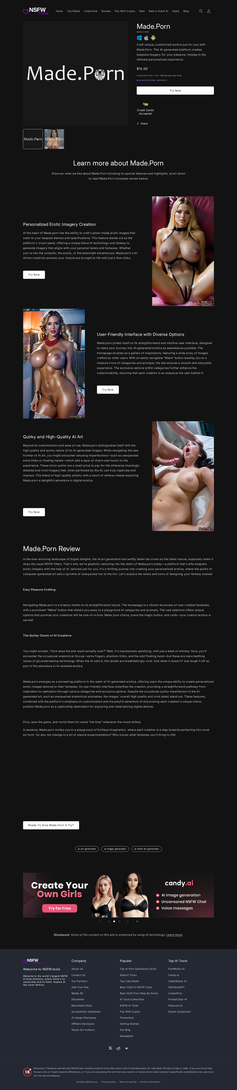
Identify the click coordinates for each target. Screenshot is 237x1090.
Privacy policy (109, 1082)
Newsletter (126, 1036)
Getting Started (129, 1023)
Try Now (175, 90)
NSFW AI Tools (129, 1005)
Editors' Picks (128, 975)
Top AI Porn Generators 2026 (138, 968)
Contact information (150, 1082)
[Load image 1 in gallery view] (33, 139)
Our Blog (125, 1029)
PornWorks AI (176, 968)
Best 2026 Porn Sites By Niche (139, 993)
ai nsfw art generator (146, 848)
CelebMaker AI (177, 981)
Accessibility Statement (86, 1011)
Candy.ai (173, 975)
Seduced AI (175, 1005)
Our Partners (79, 981)
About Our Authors (83, 1029)
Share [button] (144, 123)
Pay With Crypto (130, 1011)
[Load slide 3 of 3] (119, 921)
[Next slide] (128, 921)
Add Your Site (80, 987)
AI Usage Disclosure (83, 1017)
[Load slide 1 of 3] (109, 921)
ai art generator (87, 848)
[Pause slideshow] (136, 921)
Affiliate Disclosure (82, 1023)
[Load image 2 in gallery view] (54, 139)
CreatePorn (175, 993)
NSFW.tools (92, 1082)
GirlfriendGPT (176, 987)
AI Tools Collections (132, 999)
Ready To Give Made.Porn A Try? (51, 825)
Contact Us (78, 975)
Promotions (127, 1017)
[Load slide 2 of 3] (114, 921)
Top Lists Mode (129, 981)
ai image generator (115, 848)
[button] (201, 11)
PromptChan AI (177, 999)
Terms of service (127, 1082)
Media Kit (77, 993)
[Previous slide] (100, 921)
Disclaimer (77, 999)
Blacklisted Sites (81, 1005)
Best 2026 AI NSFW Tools (136, 987)
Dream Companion (179, 1011)
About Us (77, 968)
